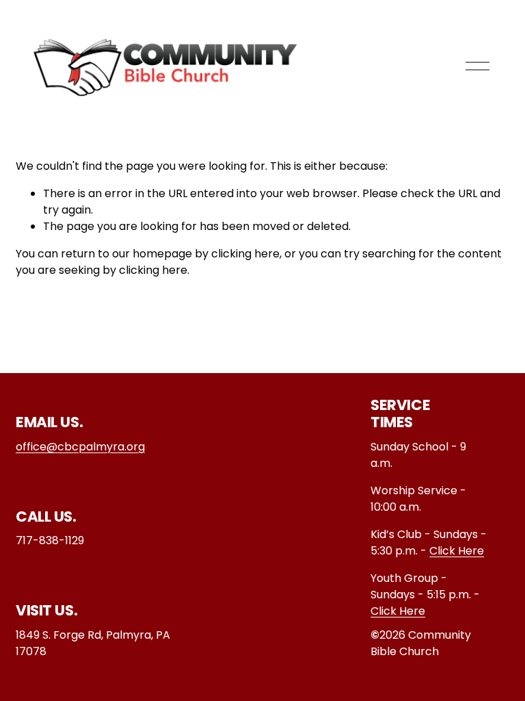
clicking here (245, 254)
